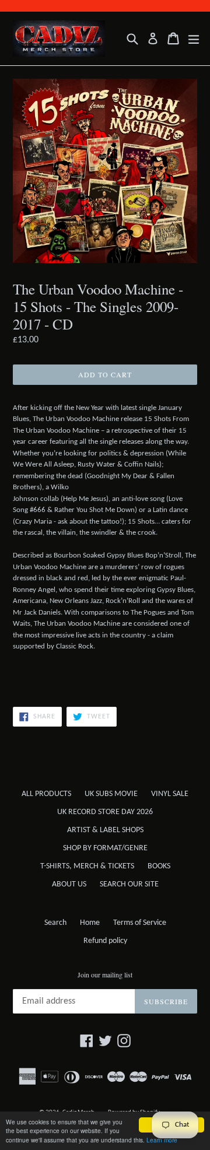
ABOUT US (69, 884)
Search (55, 922)
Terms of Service (139, 922)
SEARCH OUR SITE (129, 884)
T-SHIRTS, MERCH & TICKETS (87, 866)
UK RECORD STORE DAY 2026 (105, 812)
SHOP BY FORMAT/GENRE (105, 848)
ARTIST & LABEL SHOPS (105, 830)
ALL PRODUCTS (46, 794)
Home (90, 922)
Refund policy (105, 941)
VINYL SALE (169, 794)
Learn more (161, 1139)
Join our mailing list (105, 974)
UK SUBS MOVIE (111, 794)
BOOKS (159, 866)
